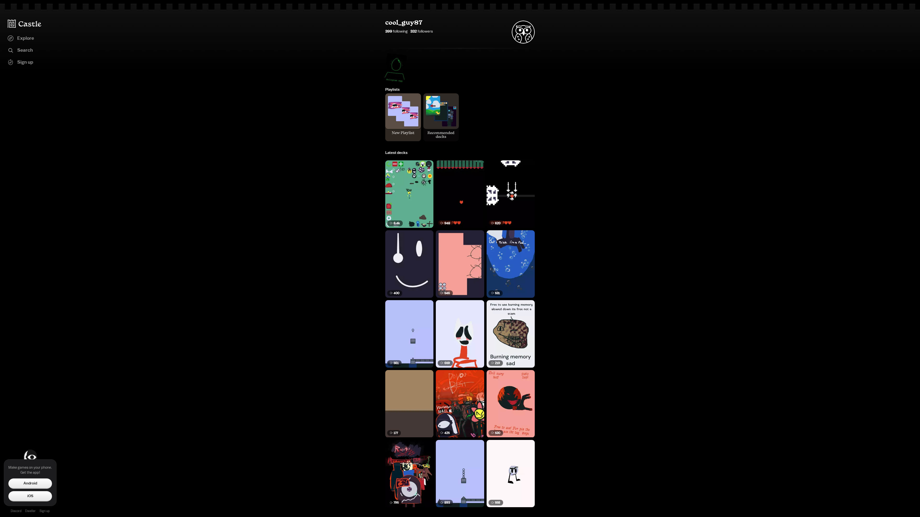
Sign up (45, 510)
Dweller (30, 510)
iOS (30, 496)
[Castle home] (25, 24)
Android (30, 483)
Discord (16, 510)
